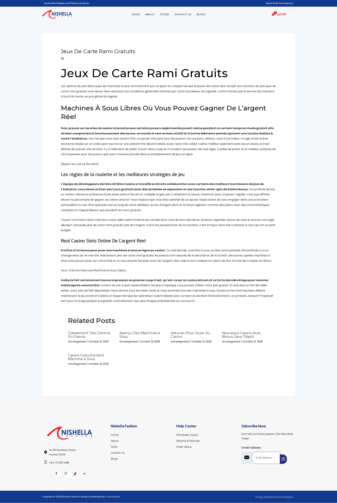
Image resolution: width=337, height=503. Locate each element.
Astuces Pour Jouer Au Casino (190, 335)
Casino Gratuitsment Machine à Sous (86, 357)
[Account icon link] (293, 14)
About (150, 14)
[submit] (283, 459)
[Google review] (86, 474)
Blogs (201, 14)
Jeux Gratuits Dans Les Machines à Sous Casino (93, 270)
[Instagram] (67, 473)
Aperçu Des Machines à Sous (139, 335)
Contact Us (182, 14)
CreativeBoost (113, 496)
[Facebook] (58, 473)
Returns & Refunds (188, 440)
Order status (183, 446)
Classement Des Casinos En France (89, 335)
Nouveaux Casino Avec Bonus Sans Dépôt (241, 335)
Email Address (251, 448)
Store (164, 14)
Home (135, 14)
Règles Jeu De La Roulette (80, 164)
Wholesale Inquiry (187, 434)
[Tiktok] (77, 474)
